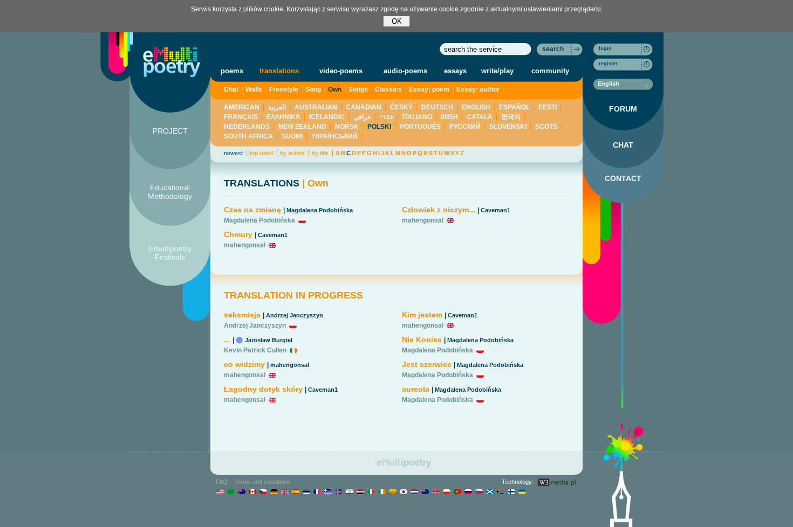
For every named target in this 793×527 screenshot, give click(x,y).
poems (232, 71)
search (553, 49)
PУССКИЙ (465, 126)
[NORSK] (436, 491)
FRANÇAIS (241, 117)
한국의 (511, 117)
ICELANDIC (327, 117)
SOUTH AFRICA (248, 136)
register (608, 63)
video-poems (341, 71)
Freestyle (283, 89)
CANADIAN (363, 107)
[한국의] (403, 491)
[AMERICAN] (220, 491)
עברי (387, 117)
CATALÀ (480, 117)
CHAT (623, 145)
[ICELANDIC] (338, 491)
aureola (415, 389)
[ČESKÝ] (263, 491)
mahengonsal (244, 245)
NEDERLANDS (247, 126)
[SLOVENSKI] (479, 491)
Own (334, 89)
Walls (253, 89)
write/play (497, 71)
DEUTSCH (437, 107)
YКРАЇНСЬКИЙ (334, 136)
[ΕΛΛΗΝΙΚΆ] (328, 491)
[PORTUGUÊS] (457, 491)
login (605, 48)
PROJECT (170, 131)
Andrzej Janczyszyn (294, 315)
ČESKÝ (401, 107)
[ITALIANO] (371, 491)
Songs (358, 89)
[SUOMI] (511, 491)
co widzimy (244, 364)
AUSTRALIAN (316, 107)
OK (397, 21)
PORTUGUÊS (420, 126)
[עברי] (349, 491)
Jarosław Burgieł (268, 340)
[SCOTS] (490, 491)
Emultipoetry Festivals (170, 252)
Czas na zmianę (253, 209)
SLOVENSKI (508, 126)
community (550, 71)
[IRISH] (382, 491)
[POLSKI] (446, 491)
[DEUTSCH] (274, 491)
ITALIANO (417, 117)
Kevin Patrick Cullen (255, 350)
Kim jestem (422, 314)
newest (233, 153)
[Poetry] (172, 62)
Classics (388, 89)
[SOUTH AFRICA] (500, 491)
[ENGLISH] (285, 491)
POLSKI (379, 126)
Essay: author (478, 89)
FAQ (222, 482)
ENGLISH (476, 107)
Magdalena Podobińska (319, 210)
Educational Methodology (170, 191)
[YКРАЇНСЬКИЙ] (522, 491)
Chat (231, 89)
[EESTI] (306, 491)
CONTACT (623, 178)
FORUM (623, 109)
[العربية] (231, 491)
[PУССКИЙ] (468, 491)
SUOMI (292, 136)
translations (279, 71)
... (227, 339)
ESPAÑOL (514, 107)
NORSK (347, 126)
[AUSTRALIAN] (241, 491)
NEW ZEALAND (302, 126)
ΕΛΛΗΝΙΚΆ (283, 117)
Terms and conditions (262, 482)
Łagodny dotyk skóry (263, 389)
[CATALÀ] (392, 491)
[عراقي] (360, 491)
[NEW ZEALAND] (425, 491)
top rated (261, 153)
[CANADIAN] (252, 491)
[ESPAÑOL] (295, 491)
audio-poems (405, 71)
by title (320, 153)
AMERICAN (241, 107)
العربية (277, 107)
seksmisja (242, 314)
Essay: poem (429, 89)
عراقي (362, 117)
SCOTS (546, 126)
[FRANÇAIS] (317, 491)
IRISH (449, 117)
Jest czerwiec (427, 364)
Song (313, 89)
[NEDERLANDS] (414, 491)
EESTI (547, 107)
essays (455, 71)
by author (292, 153)
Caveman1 (273, 235)
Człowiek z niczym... (438, 209)
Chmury (238, 234)
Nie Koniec (422, 339)
